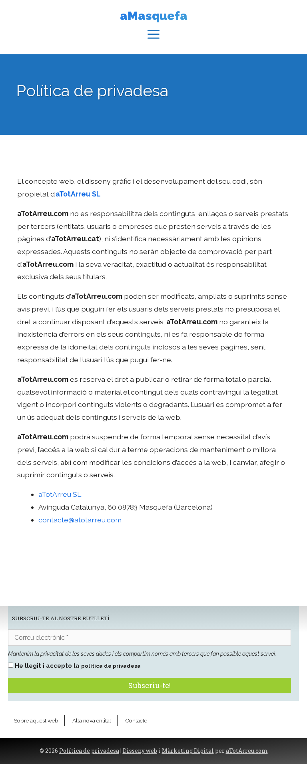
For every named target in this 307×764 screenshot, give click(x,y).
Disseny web (140, 750)
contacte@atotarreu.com (80, 520)
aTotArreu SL (59, 494)
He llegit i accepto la (77, 665)
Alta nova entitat (91, 720)
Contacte (136, 720)
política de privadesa (111, 666)
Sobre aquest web (36, 720)
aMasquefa (153, 16)
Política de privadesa (89, 750)
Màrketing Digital (188, 750)
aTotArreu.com (247, 750)
